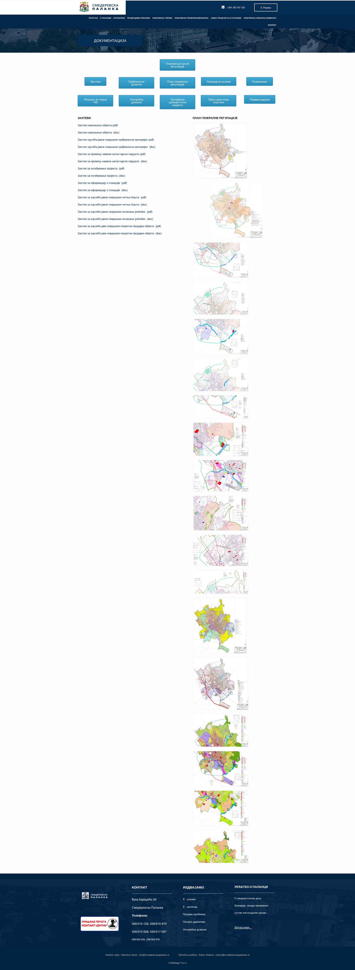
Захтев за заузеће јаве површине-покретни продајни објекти (116, 226)
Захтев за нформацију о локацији (99, 183)
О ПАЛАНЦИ (105, 18)
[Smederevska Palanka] (99, 7)
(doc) (152, 147)
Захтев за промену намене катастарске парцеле (109, 154)
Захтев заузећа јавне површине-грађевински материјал (113, 139)
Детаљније (241, 927)
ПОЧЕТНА (93, 18)
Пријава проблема (194, 914)
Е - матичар (190, 906)
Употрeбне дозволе (195, 929)
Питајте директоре (194, 921)
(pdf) (151, 139)
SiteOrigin (175, 962)
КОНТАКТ (272, 25)
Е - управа (189, 899)
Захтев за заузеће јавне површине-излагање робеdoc (112, 211)
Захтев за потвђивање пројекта (98, 168)
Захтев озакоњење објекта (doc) (98, 132)
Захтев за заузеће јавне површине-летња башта (109, 197)
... (250, 927)
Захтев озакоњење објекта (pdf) (98, 125)
